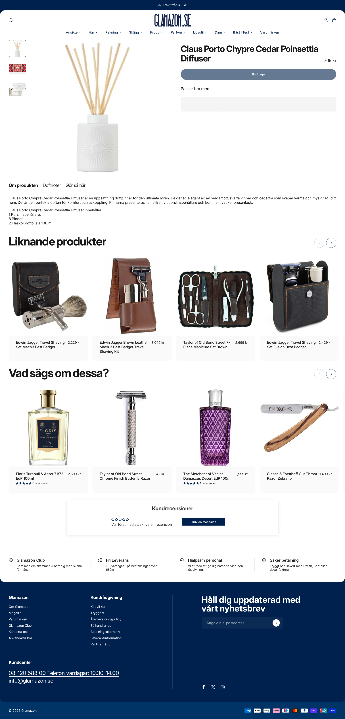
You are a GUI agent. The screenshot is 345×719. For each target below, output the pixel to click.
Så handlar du (101, 625)
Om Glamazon (19, 607)
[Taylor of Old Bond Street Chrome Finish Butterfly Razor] (132, 427)
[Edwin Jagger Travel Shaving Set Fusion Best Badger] (299, 296)
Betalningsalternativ (105, 632)
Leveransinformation (106, 638)
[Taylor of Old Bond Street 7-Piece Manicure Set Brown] (215, 296)
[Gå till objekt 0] (17, 48)
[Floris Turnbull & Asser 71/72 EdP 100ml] (48, 427)
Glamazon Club (20, 625)
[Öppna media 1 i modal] (96, 107)
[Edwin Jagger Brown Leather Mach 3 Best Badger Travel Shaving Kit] (132, 296)
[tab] (23, 186)
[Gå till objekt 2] (17, 69)
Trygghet (97, 613)
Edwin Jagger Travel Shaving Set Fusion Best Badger (291, 344)
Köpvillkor (98, 607)
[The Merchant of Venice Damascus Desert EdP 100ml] (215, 427)
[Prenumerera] (276, 623)
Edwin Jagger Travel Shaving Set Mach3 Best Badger (40, 344)
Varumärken (18, 619)
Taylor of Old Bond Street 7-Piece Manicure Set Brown (206, 344)
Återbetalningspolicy (106, 619)
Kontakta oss (18, 632)
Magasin (15, 613)
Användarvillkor (20, 638)
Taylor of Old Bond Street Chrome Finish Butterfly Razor (125, 476)
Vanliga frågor (101, 644)
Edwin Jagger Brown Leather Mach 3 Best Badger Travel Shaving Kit (124, 347)
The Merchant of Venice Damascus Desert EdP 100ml (207, 476)
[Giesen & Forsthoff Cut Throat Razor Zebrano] (299, 427)
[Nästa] (155, 116)
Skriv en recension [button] (203, 522)
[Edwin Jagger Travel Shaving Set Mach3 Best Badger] (48, 296)
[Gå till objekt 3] (17, 89)
